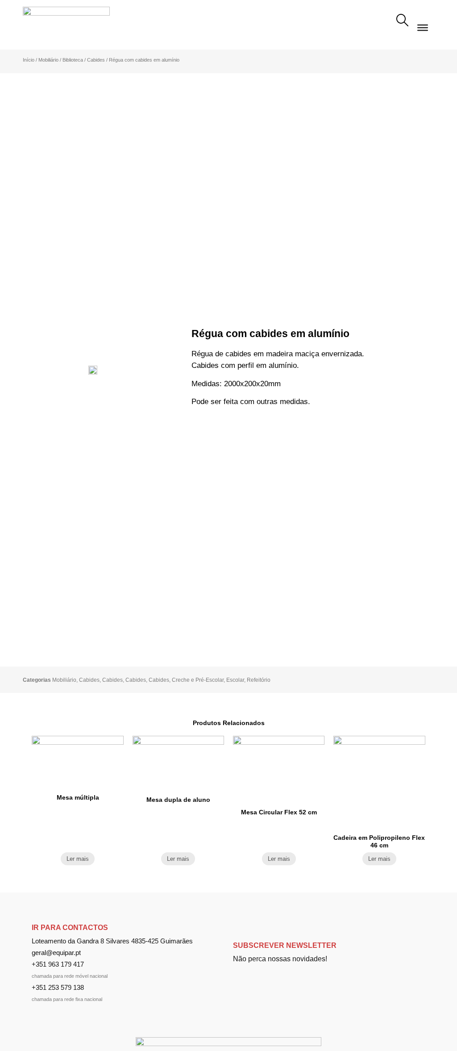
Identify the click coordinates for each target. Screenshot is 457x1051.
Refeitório (258, 680)
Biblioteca (72, 60)
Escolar (235, 680)
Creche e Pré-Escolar (198, 680)
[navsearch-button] (402, 21)
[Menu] (422, 28)
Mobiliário (48, 60)
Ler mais (77, 858)
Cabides (96, 60)
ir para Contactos (70, 927)
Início (28, 60)
